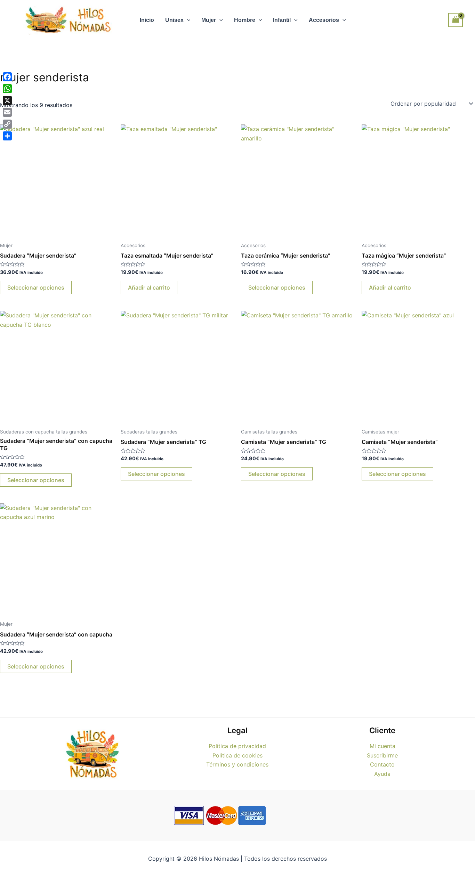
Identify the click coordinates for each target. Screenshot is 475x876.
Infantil (282, 20)
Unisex (174, 20)
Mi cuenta (382, 746)
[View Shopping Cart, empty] (455, 20)
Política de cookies (237, 755)
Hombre (244, 20)
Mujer (208, 20)
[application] (187, 20)
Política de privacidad (237, 746)
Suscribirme (382, 755)
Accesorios (324, 20)
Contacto (382, 764)
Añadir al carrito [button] (149, 287)
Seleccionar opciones (35, 287)
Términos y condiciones (237, 764)
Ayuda (382, 773)
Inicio (147, 20)
